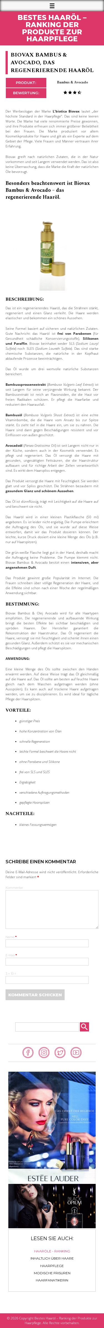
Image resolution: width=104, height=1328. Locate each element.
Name (11, 937)
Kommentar (14, 888)
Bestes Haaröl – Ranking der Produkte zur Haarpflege (52, 28)
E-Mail (11, 955)
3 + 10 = (11, 973)
